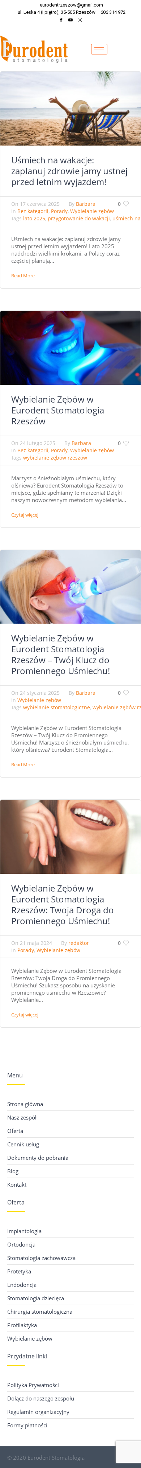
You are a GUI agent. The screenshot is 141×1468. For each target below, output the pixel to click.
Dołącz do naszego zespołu (40, 1398)
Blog (12, 1171)
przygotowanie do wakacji (79, 218)
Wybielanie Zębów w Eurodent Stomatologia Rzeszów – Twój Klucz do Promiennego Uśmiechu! (60, 654)
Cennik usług (23, 1144)
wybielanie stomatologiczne (56, 707)
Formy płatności (27, 1425)
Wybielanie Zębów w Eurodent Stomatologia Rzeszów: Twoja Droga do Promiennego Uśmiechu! (62, 904)
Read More (23, 275)
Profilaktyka (22, 1325)
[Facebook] (61, 20)
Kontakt (16, 1184)
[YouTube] (70, 20)
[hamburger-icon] (99, 49)
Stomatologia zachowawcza (41, 1257)
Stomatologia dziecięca (35, 1298)
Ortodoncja (21, 1244)
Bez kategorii (32, 211)
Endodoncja (22, 1284)
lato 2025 (34, 218)
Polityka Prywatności (33, 1385)
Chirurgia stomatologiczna (39, 1311)
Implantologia (24, 1231)
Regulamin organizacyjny (38, 1411)
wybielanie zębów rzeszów (55, 457)
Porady (59, 211)
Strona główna (25, 1104)
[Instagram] (80, 20)
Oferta (15, 1130)
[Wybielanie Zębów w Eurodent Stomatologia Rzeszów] (70, 347)
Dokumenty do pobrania (37, 1157)
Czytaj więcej (24, 514)
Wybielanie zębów (92, 211)
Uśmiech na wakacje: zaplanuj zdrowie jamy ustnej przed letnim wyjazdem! (69, 171)
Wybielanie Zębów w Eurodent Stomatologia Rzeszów (57, 410)
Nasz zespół (22, 1117)
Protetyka (19, 1271)
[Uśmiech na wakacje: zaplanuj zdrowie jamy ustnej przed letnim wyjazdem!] (70, 107)
